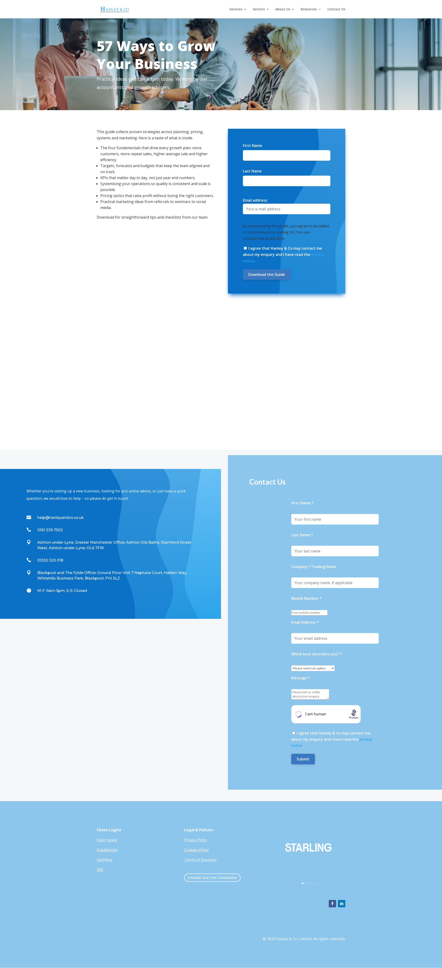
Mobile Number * (306, 598)
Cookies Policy (196, 849)
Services (236, 9)
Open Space (107, 839)
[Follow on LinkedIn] (341, 903)
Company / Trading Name (313, 566)
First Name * (302, 502)
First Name (252, 145)
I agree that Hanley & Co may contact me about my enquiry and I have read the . (283, 254)
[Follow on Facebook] (332, 903)
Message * (300, 677)
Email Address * (305, 622)
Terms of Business (200, 859)
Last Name (252, 171)
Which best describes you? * (316, 654)
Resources (309, 9)
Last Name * (302, 534)
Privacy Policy (195, 839)
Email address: (255, 200)
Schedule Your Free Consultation (212, 877)
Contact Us (336, 9)
